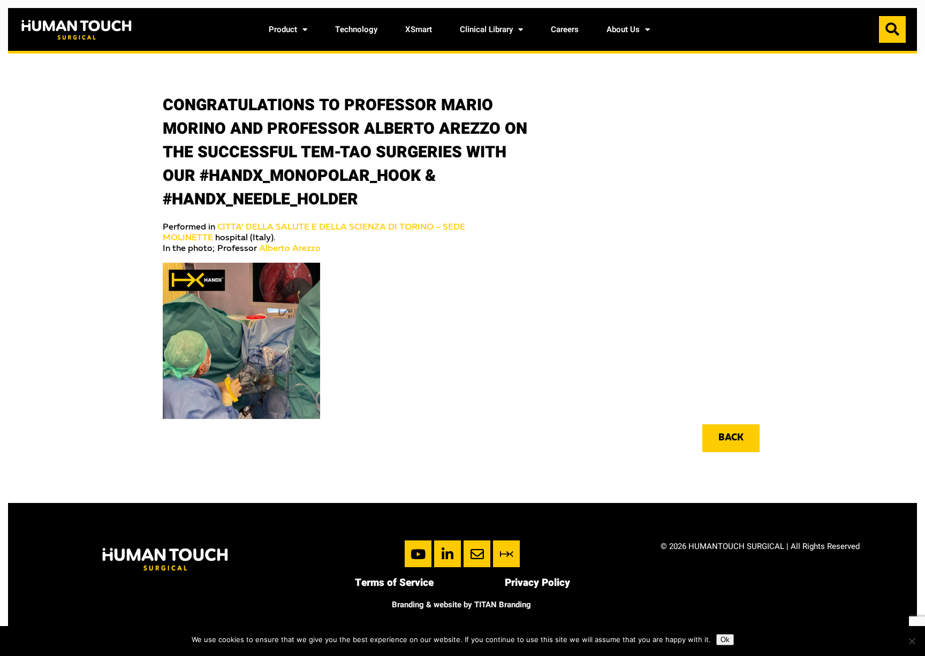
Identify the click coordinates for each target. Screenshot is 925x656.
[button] (892, 29)
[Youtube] (418, 553)
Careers (565, 29)
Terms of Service (394, 582)
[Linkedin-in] (447, 553)
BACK (731, 438)
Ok (725, 640)
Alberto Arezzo (290, 249)
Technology (356, 29)
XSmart (418, 29)
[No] (911, 641)
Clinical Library (486, 29)
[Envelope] (477, 553)
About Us (623, 29)
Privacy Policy (537, 582)
